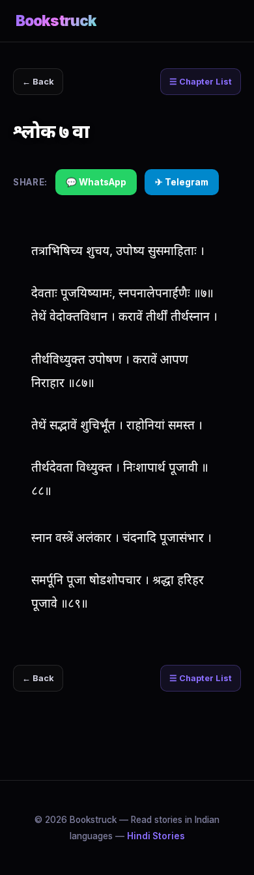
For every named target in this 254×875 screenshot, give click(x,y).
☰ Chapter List (200, 82)
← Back (38, 82)
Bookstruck (56, 20)
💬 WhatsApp (96, 182)
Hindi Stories (156, 836)
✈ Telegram (181, 182)
